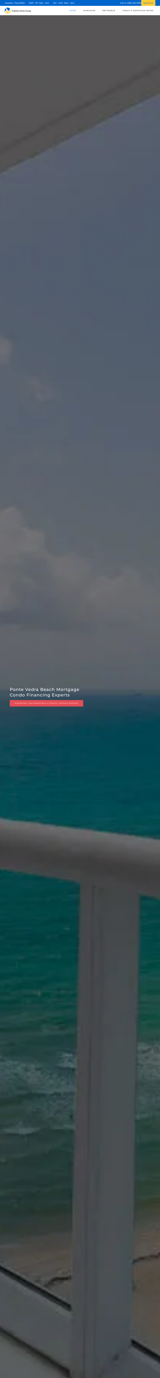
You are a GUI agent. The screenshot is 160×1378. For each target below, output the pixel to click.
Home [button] (73, 10)
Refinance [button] (108, 10)
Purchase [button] (89, 10)
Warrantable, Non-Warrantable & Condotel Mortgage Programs (46, 703)
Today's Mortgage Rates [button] (138, 10)
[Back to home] (18, 10)
